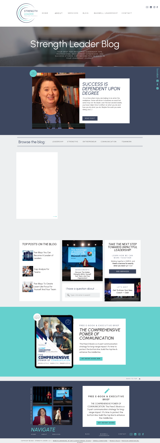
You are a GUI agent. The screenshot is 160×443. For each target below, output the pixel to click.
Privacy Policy (115, 440)
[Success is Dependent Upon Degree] (58, 101)
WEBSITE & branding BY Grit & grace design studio (72, 440)
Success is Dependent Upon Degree (101, 88)
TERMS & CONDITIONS (100, 440)
